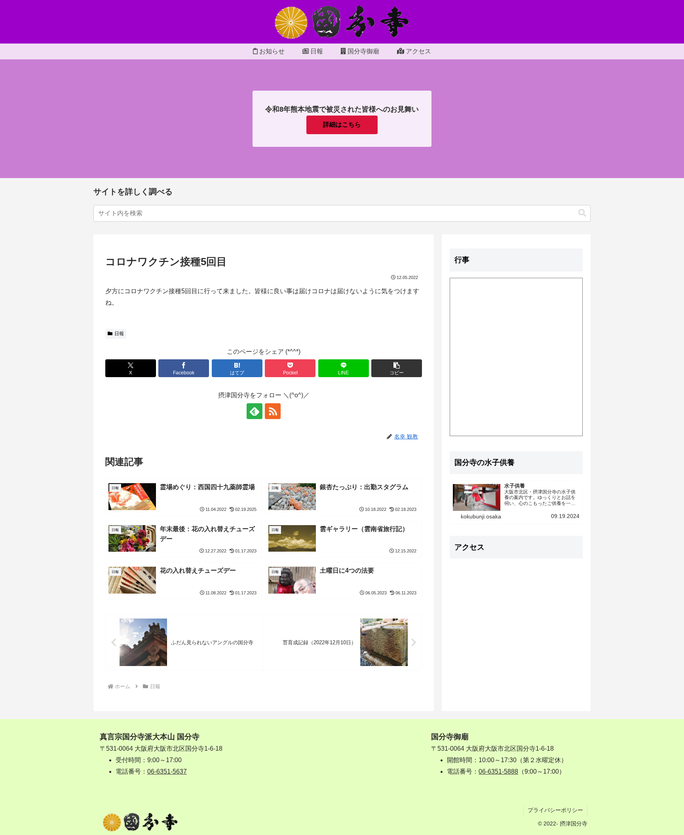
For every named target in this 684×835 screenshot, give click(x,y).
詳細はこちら (342, 124)
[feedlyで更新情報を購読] (254, 411)
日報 (119, 333)
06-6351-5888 (498, 771)
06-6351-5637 (167, 771)
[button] (582, 213)
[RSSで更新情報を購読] (273, 411)
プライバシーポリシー (555, 810)
